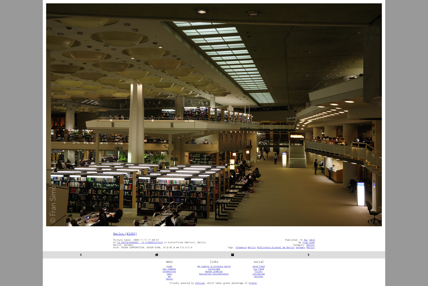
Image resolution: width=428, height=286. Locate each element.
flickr (259, 271)
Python (253, 283)
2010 (312, 240)
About (169, 278)
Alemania (241, 247)
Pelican (200, 283)
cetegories (169, 271)
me (169, 276)
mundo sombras (214, 271)
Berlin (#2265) (125, 233)
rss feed (258, 268)
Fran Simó (309, 242)
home (169, 266)
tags (169, 273)
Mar (306, 240)
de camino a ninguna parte (214, 266)
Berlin (311, 245)
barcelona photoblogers (214, 273)
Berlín (252, 247)
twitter (258, 276)
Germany (300, 247)
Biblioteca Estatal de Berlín (276, 247)
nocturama (214, 268)
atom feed (259, 266)
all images (169, 268)
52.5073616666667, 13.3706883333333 (140, 242)
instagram (259, 273)
